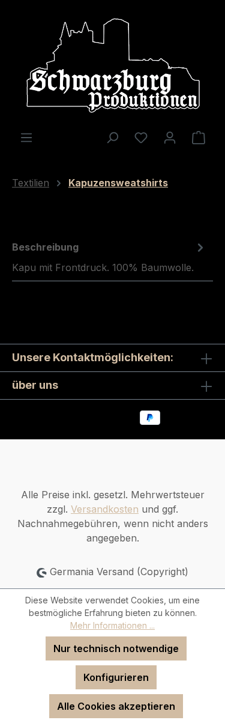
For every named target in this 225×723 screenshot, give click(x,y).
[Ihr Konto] (169, 137)
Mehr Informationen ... (112, 625)
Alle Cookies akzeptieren (116, 706)
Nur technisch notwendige (116, 648)
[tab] (109, 257)
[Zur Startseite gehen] (112, 64)
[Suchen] (112, 137)
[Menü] (26, 137)
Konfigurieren (116, 677)
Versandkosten (105, 509)
